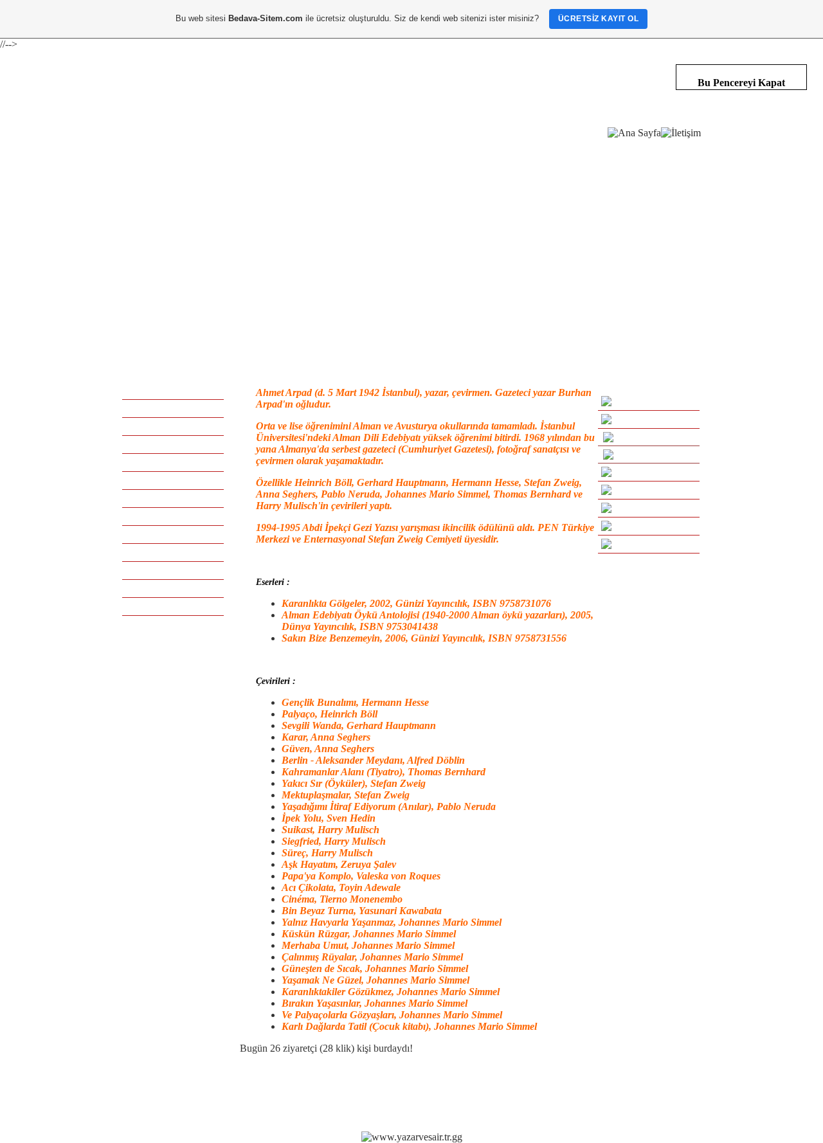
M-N (173, 516)
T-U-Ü (173, 588)
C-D (173, 426)
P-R (173, 552)
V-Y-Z (173, 606)
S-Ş (173, 570)
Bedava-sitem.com (406, 1093)
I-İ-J (173, 480)
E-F (173, 444)
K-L (173, 498)
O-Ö (173, 534)
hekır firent (528, 1093)
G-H (173, 462)
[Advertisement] (411, 238)
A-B (173, 408)
